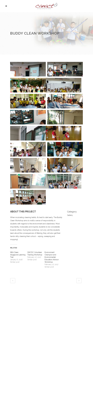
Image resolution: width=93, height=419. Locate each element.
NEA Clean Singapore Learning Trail (17, 254)
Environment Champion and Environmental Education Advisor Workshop (52, 257)
